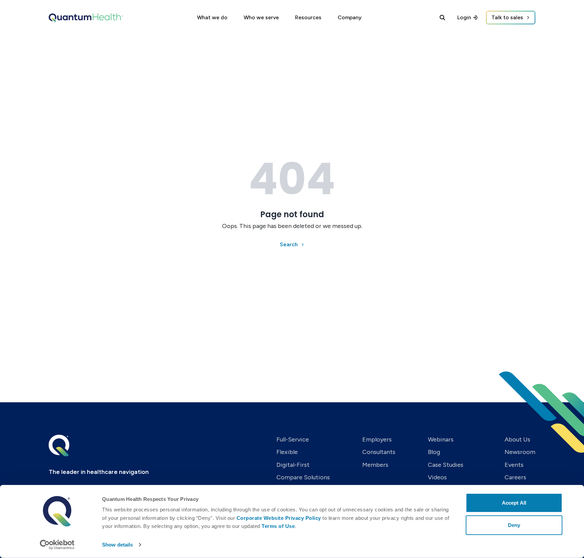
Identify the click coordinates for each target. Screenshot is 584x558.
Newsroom (520, 452)
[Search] (442, 17)
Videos (437, 477)
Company (350, 17)
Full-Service (292, 439)
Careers (515, 477)
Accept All (514, 503)
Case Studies (445, 464)
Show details (117, 545)
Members (375, 464)
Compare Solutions (303, 477)
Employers (377, 439)
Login (464, 17)
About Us (517, 439)
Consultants (378, 452)
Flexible (287, 452)
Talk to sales (507, 17)
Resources (308, 17)
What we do (212, 17)
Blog (434, 452)
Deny (514, 525)
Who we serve (261, 17)
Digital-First (293, 464)
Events (514, 464)
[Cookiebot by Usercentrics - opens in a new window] (57, 545)
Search (289, 244)
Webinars (441, 439)
